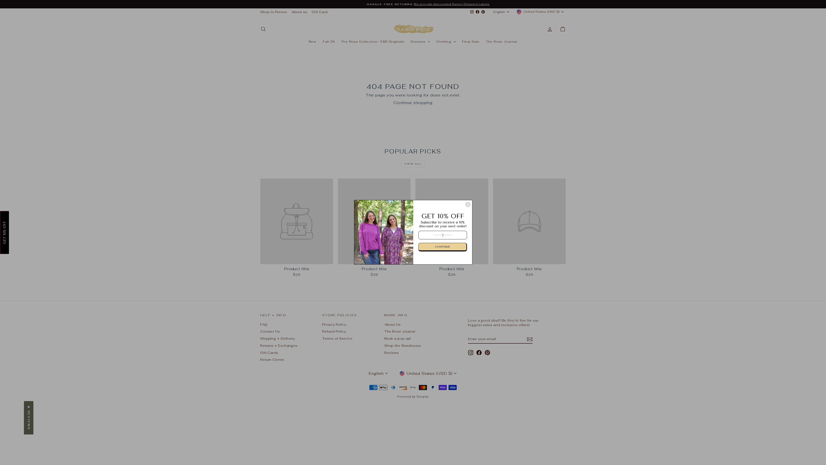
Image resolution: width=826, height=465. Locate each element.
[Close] (467, 204)
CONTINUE (442, 246)
